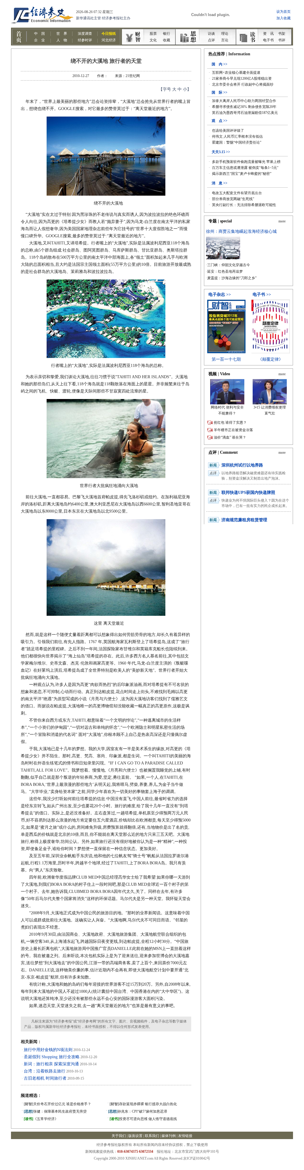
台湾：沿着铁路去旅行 (44, 1071)
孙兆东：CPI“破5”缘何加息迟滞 (137, 1111)
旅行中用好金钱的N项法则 (48, 1049)
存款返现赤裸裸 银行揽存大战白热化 (143, 1104)
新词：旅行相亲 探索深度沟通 (51, 1064)
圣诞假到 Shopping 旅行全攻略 (52, 1057)
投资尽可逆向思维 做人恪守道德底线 (143, 1119)
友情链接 (185, 1136)
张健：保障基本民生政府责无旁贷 (55, 1111)
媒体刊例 (169, 1136)
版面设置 (135, 1136)
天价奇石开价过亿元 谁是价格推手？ (57, 1104)
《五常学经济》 (41, 1119)
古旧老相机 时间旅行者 (45, 1078)
